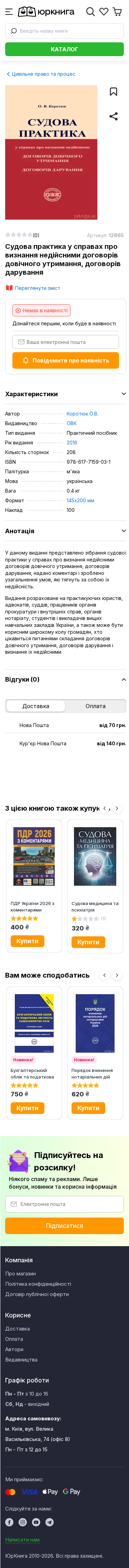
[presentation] (104, 808)
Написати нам (22, 1539)
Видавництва (21, 1359)
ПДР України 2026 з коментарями (32, 907)
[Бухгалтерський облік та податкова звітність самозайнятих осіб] (34, 1023)
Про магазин (20, 1273)
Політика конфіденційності (38, 1284)
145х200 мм (80, 500)
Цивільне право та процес (43, 74)
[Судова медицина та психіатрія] (95, 856)
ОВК (72, 423)
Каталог (64, 49)
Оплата (96, 706)
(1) (103, 918)
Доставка (35, 706)
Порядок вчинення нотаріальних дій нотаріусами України (95, 1073)
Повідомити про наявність (71, 360)
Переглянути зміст (37, 288)
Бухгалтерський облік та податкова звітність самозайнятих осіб (32, 1073)
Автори (14, 1349)
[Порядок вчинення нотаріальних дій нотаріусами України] (95, 1023)
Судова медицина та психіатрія (95, 907)
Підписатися (64, 1225)
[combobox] (64, 31)
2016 (72, 442)
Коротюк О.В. (82, 414)
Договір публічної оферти (37, 1294)
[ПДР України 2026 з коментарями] (34, 856)
